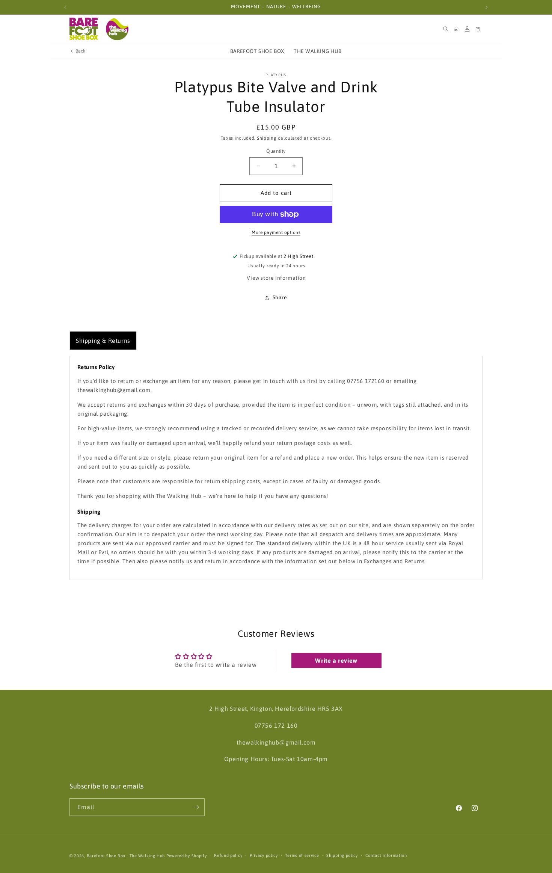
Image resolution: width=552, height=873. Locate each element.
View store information (276, 278)
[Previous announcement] (65, 7)
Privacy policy (264, 855)
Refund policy (228, 855)
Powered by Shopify (186, 855)
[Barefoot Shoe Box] (83, 29)
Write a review (336, 660)
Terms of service (302, 855)
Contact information (386, 855)
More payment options (276, 232)
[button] (446, 29)
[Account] (467, 29)
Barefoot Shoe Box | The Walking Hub (126, 855)
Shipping (267, 138)
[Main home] (456, 29)
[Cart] (478, 29)
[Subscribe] (196, 807)
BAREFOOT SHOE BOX (257, 51)
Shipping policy (342, 855)
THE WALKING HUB (318, 51)
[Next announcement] (486, 7)
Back (80, 51)
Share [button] (280, 297)
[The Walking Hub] (117, 29)
